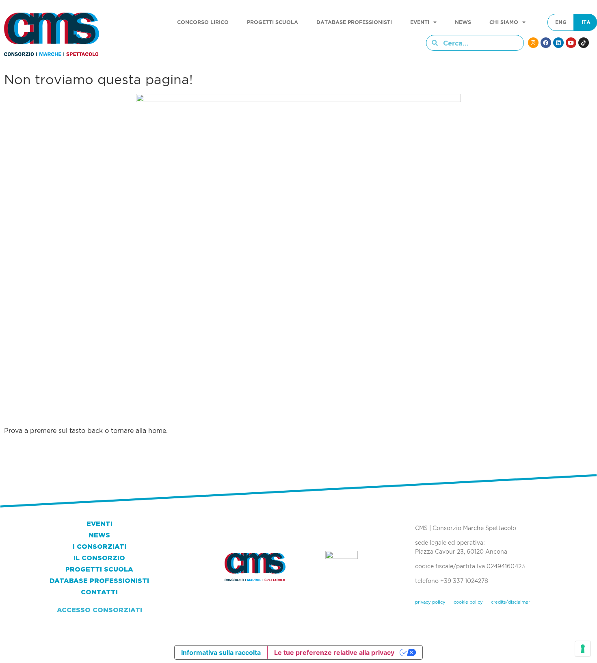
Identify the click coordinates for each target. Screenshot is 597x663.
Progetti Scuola (272, 22)
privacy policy (430, 602)
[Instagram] (533, 42)
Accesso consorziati (99, 610)
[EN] (561, 22)
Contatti (99, 592)
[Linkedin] (558, 42)
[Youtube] (571, 42)
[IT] (586, 22)
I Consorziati (99, 546)
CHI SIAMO (503, 22)
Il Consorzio (99, 558)
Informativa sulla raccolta (221, 652)
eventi (419, 22)
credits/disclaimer (510, 602)
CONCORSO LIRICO (203, 22)
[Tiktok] (583, 42)
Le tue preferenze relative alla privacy (334, 652)
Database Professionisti (354, 22)
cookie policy (468, 602)
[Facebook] (546, 42)
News (463, 22)
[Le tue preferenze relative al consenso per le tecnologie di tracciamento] (583, 648)
